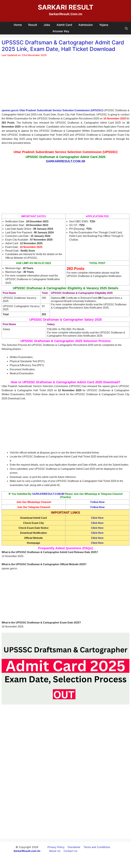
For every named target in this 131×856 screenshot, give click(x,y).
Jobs (46, 24)
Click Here (97, 528)
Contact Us (70, 850)
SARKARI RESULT (65, 7)
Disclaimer (74, 847)
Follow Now (97, 502)
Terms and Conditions (97, 847)
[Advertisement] (65, 84)
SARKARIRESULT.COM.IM (48, 494)
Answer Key (61, 31)
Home (18, 24)
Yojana (103, 24)
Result (32, 24)
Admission (85, 24)
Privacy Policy (56, 847)
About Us (54, 850)
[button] (126, 28)
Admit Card (64, 24)
